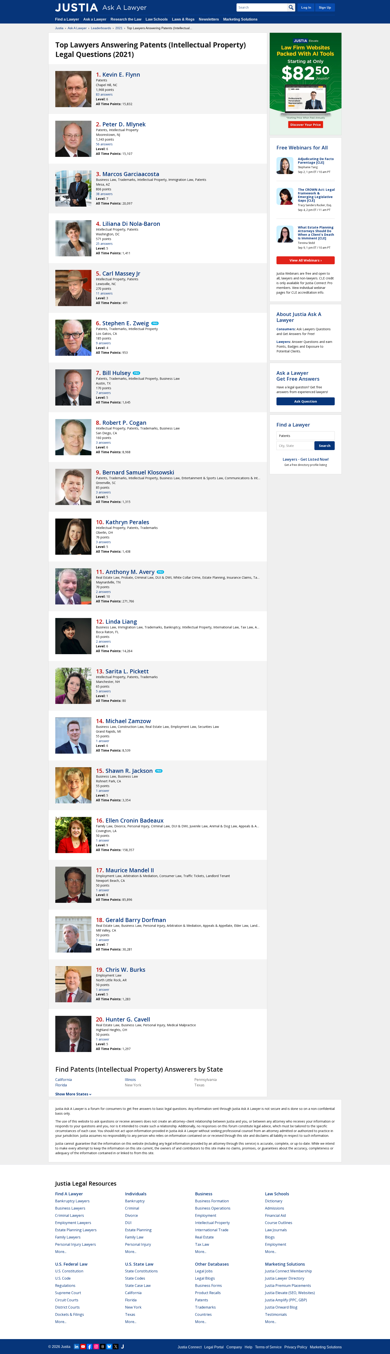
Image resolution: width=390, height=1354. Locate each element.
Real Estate (204, 1237)
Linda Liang (121, 621)
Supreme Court (68, 1292)
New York (133, 1307)
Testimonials (276, 1314)
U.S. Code (63, 1278)
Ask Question (305, 401)
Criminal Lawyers (69, 1215)
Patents (201, 1299)
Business (203, 1193)
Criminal (132, 1208)
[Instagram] (96, 1346)
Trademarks (205, 1307)
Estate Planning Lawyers (76, 1229)
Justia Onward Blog (281, 1307)
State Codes (135, 1278)
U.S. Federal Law (71, 1264)
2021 (119, 28)
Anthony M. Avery (130, 572)
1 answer (102, 741)
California (63, 1079)
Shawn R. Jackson (129, 770)
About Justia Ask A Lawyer (298, 317)
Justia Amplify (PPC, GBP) (286, 1299)
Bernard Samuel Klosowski (138, 472)
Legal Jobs (204, 1271)
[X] (115, 1346)
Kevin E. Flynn (121, 74)
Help (248, 1347)
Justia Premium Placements (288, 1285)
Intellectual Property (212, 1222)
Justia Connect (190, 1347)
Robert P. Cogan (124, 422)
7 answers (103, 393)
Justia (59, 28)
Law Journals (276, 1229)
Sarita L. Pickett (127, 671)
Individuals (135, 1193)
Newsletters (209, 19)
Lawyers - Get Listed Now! (306, 459)
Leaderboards (101, 28)
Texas (130, 1314)
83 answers (104, 94)
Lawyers (283, 342)
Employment (205, 1215)
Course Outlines (278, 1222)
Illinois (130, 1079)
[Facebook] (89, 1346)
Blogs (270, 1237)
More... (60, 1251)
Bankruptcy (135, 1200)
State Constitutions (141, 1271)
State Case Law (138, 1285)
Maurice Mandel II (130, 870)
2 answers (103, 592)
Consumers (285, 329)
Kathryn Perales (127, 522)
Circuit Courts (66, 1299)
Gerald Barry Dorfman (136, 920)
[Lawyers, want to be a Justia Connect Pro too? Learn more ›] (155, 323)
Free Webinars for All (302, 147)
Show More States (71, 1094)
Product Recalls (208, 1292)
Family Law (134, 1237)
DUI (128, 1222)
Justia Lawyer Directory (284, 1278)
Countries (203, 1314)
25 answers (104, 243)
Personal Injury (138, 1244)
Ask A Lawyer (77, 28)
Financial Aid (275, 1215)
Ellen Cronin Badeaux (135, 820)
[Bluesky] (109, 1346)
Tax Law (202, 1244)
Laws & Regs (183, 19)
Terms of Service (268, 1347)
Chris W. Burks (125, 969)
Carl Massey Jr (121, 273)
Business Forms (208, 1285)
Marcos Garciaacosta (130, 174)
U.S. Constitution (69, 1271)
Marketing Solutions (240, 19)
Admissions (274, 1208)
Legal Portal (214, 1347)
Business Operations (212, 1208)
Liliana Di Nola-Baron (131, 223)
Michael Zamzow (128, 721)
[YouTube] (83, 1346)
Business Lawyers (70, 1208)
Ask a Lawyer (95, 19)
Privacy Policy (295, 1347)
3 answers (103, 442)
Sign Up (325, 7)
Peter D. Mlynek (124, 124)
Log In (306, 7)
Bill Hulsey (116, 373)
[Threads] (102, 1346)
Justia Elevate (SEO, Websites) (290, 1292)
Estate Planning (138, 1229)
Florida (61, 1085)
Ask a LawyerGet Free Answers (298, 375)
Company (234, 1347)
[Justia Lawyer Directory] (122, 1346)
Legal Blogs (205, 1278)
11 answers (104, 293)
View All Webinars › (306, 260)
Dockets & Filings (69, 1314)
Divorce (131, 1215)
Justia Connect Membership (288, 1271)
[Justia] (76, 7)
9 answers (103, 343)
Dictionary (273, 1200)
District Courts (67, 1307)
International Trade (211, 1229)
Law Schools (157, 19)
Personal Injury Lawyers (75, 1244)
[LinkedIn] (76, 1346)
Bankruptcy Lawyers (72, 1200)
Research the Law (126, 19)
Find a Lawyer (67, 19)
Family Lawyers (68, 1237)
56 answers (104, 144)
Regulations (65, 1285)
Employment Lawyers (73, 1222)
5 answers (103, 691)
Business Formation (212, 1200)
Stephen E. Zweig (125, 323)
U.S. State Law (139, 1264)
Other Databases (212, 1264)
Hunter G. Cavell (128, 1019)
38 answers (104, 194)
